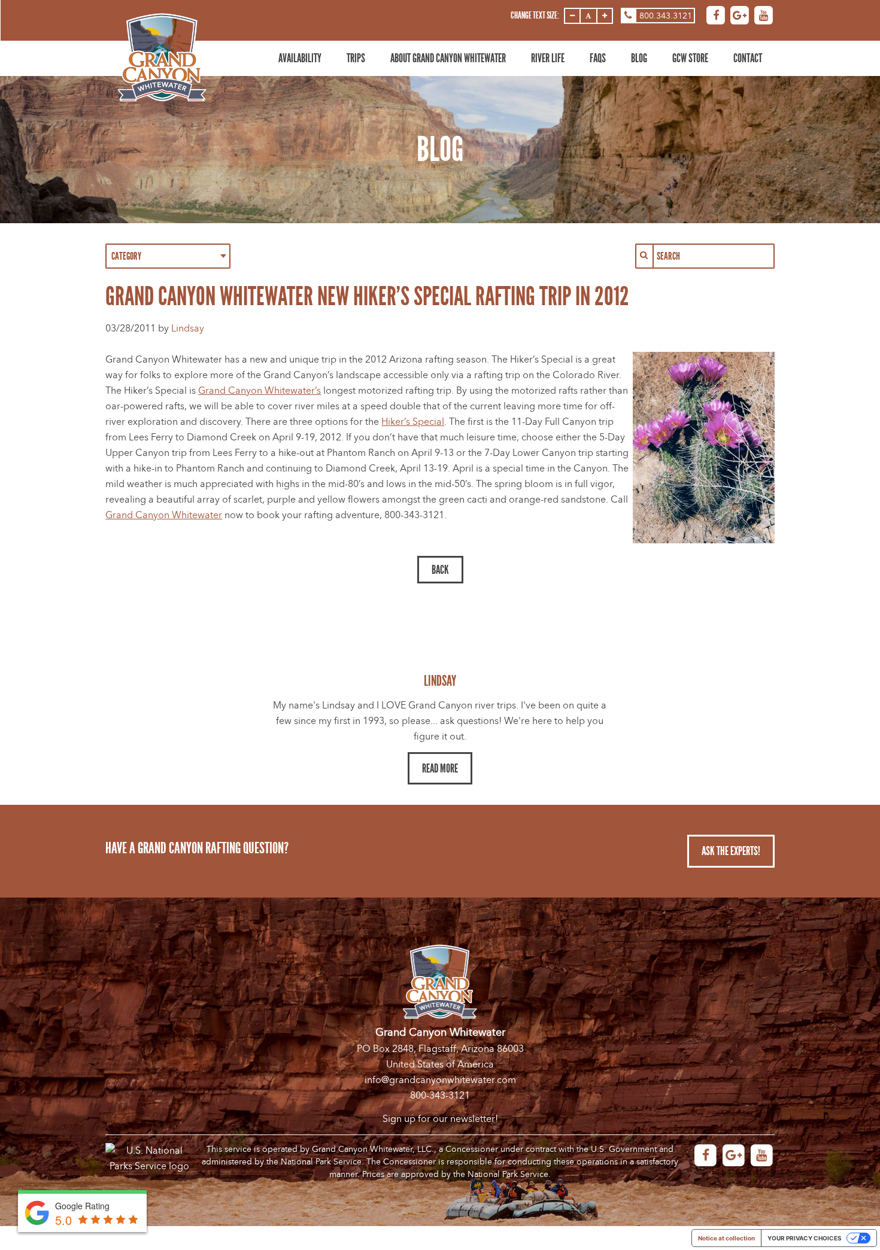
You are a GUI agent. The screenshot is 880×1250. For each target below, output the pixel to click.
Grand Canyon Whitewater (163, 515)
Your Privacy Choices (804, 1238)
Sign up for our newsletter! (440, 1119)
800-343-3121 (440, 1095)
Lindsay (187, 328)
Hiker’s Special (412, 421)
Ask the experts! (731, 851)
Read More (440, 768)
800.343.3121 (665, 16)
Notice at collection (726, 1238)
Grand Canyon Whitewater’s (259, 390)
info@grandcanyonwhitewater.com (440, 1080)
